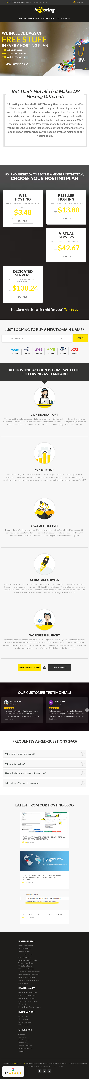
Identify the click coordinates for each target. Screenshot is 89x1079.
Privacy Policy (23, 1043)
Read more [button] (8, 719)
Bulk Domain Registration (27, 995)
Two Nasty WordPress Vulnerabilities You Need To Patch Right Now (44, 838)
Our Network (23, 983)
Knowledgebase (23, 1019)
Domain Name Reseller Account (29, 1007)
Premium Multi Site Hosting (27, 960)
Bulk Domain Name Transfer (28, 1001)
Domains (44, 18)
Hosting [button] (22, 18)
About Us (21, 1034)
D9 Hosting (30, 842)
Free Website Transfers (26, 977)
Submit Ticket (23, 1016)
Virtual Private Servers (26, 963)
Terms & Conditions (25, 1046)
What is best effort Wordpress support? (23, 783)
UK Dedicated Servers (26, 969)
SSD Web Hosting (24, 948)
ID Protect (22, 1004)
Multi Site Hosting (24, 957)
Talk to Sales (59, 667)
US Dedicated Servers (25, 966)
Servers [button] (30, 18)
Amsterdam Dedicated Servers (29, 972)
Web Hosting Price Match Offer (29, 980)
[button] (2, 710)
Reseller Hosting (24, 951)
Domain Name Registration (27, 992)
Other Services (55, 18)
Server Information (25, 1022)
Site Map (21, 1051)
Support (66, 18)
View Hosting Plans (17, 64)
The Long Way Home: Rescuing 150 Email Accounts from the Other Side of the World (42, 877)
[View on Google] (6, 702)
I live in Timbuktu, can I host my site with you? (25, 773)
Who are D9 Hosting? (15, 764)
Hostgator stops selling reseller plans (43, 915)
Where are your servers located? (20, 754)
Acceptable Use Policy (25, 1048)
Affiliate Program (24, 1040)
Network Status (23, 1025)
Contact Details (57, 1066)
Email (37, 18)
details (22, 220)
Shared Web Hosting (25, 946)
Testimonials (22, 1037)
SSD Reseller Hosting (25, 954)
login (80, 2)
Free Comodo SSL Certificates (28, 975)
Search (80, 338)
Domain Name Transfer (26, 998)
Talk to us (71, 309)
